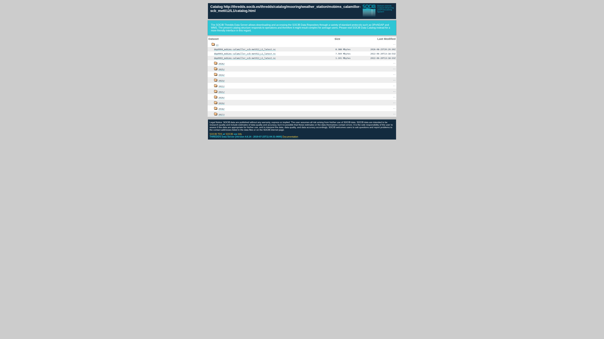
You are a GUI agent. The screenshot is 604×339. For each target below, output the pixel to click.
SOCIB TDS (216, 134)
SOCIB (229, 134)
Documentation (290, 136)
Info (240, 134)
